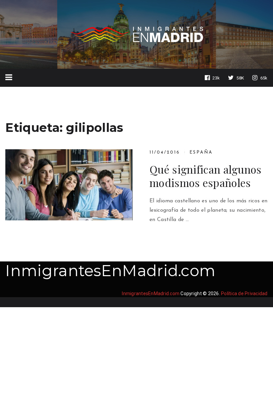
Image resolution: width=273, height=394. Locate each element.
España (201, 152)
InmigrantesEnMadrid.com (110, 270)
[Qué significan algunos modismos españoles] (69, 184)
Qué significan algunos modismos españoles (205, 176)
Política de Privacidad (244, 293)
